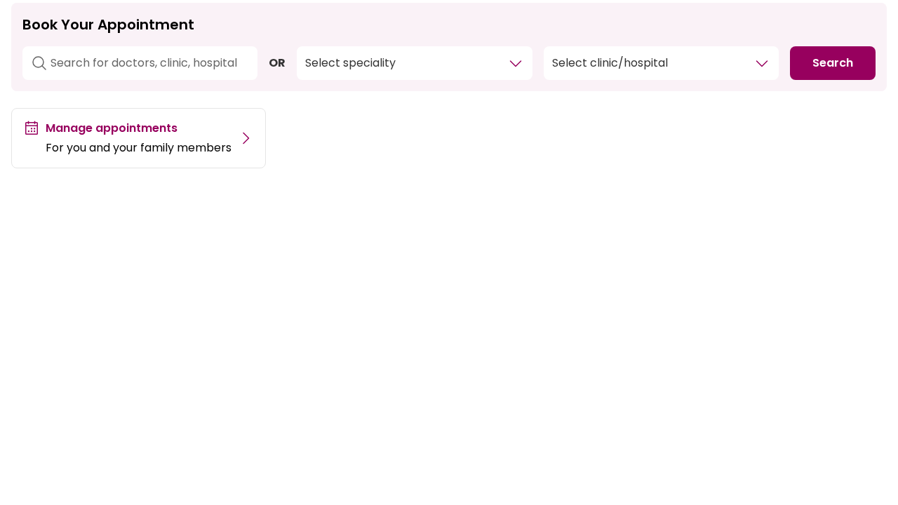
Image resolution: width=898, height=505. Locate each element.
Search (832, 63)
